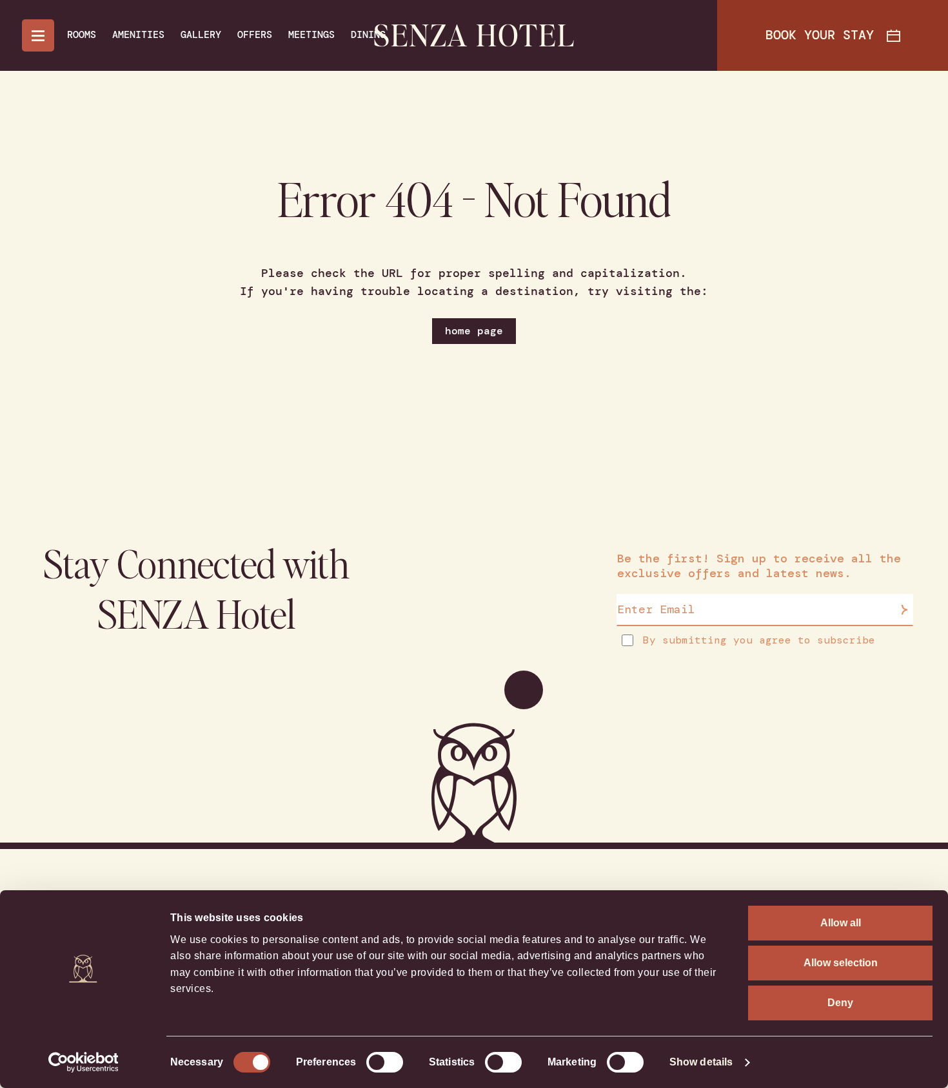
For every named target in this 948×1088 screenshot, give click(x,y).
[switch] (384, 1062)
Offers (254, 34)
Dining (368, 34)
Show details (701, 1061)
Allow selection (841, 962)
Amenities (138, 34)
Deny (840, 1002)
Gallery (201, 34)
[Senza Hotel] (474, 35)
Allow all (840, 922)
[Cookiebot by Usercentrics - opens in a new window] (83, 1062)
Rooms (81, 34)
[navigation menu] (38, 35)
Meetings (311, 34)
